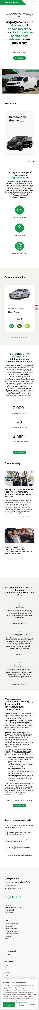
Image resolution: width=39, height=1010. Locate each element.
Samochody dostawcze (12, 923)
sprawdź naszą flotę (19, 52)
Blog (6, 970)
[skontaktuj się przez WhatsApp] (11, 326)
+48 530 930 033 (10, 885)
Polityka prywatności (11, 975)
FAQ (6, 967)
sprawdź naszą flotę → (19, 623)
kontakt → (19, 654)
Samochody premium (11, 931)
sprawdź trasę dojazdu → (19, 684)
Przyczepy (8, 936)
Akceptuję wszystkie (9, 1004)
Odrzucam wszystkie (21, 1004)
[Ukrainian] (36, 310)
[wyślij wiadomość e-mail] (27, 326)
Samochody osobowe (11, 928)
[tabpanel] (19, 308)
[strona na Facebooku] (7, 897)
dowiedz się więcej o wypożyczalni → (19, 800)
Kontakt (7, 972)
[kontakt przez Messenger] (12, 897)
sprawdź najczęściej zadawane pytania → (21, 855)
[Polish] (36, 305)
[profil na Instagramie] (18, 897)
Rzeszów (7, 954)
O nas (6, 965)
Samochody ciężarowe (11, 933)
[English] (36, 308)
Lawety (7, 938)
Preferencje (32, 1004)
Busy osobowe (9, 926)
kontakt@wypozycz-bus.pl (13, 888)
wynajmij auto (19, 58)
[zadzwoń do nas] (19, 326)
